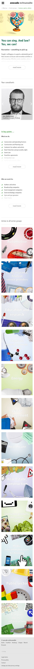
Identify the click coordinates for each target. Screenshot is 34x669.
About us (5, 8)
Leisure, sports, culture (25, 8)
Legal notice (4, 657)
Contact (3, 662)
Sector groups (13, 8)
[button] (2, 106)
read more (17, 67)
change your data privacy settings (10, 665)
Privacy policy (5, 660)
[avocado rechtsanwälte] (21, 3)
